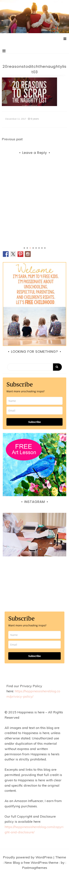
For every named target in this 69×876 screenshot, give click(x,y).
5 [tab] (36, 248)
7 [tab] (42, 248)
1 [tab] (24, 248)
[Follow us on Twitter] (13, 254)
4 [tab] (33, 248)
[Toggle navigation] (4, 51)
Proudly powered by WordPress (28, 857)
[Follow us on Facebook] (6, 254)
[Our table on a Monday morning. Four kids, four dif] (34, 544)
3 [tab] (30, 248)
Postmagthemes (34, 868)
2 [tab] (27, 248)
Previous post (12, 139)
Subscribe (34, 422)
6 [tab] (39, 248)
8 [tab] (44, 248)
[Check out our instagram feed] (28, 254)
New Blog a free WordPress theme (32, 862)
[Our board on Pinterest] (20, 254)
